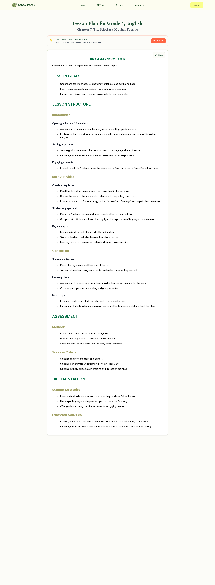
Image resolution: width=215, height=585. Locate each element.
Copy (160, 55)
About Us (140, 5)
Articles (120, 5)
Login (196, 5)
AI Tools (101, 5)
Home (83, 5)
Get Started (158, 40)
